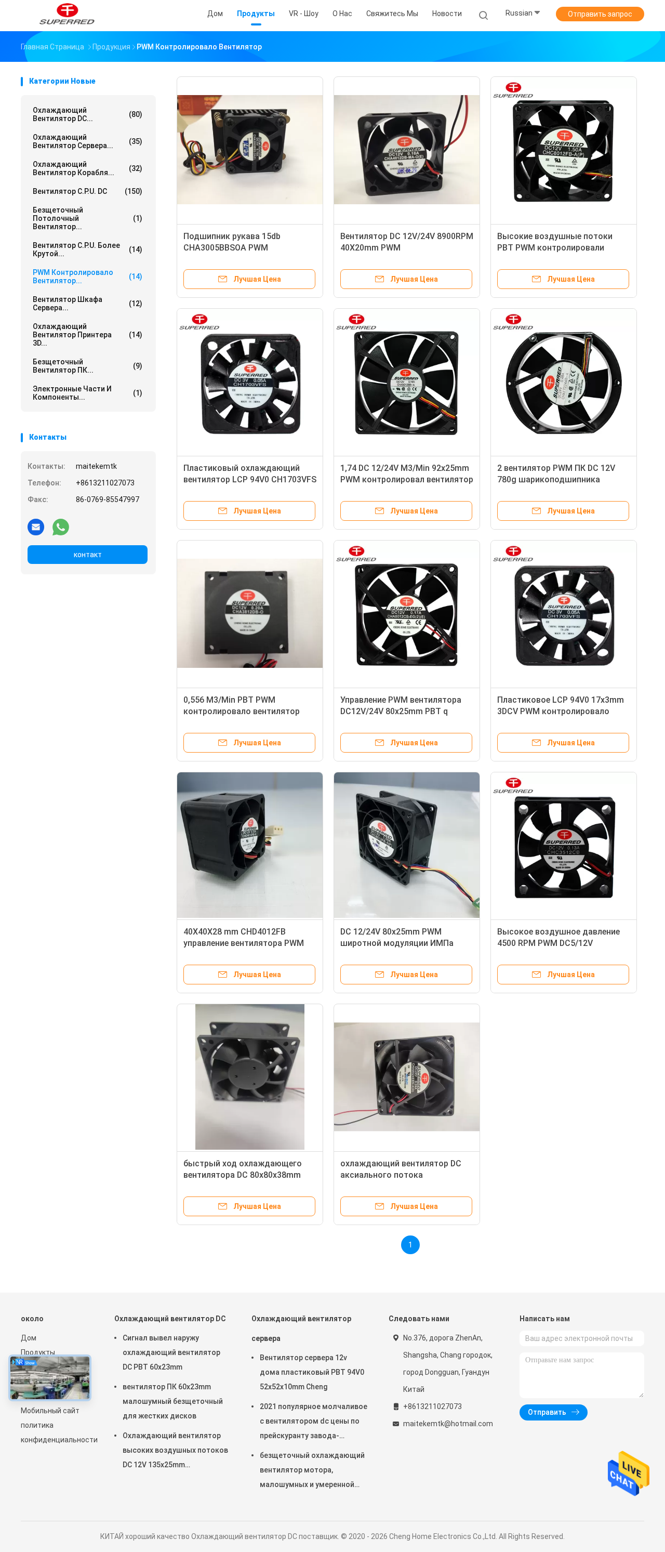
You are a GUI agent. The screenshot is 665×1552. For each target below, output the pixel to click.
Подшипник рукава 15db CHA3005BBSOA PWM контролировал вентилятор (239, 247)
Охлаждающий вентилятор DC (170, 1318)
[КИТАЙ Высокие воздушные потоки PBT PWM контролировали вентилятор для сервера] (563, 149)
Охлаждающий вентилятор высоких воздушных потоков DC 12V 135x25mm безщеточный (175, 1451)
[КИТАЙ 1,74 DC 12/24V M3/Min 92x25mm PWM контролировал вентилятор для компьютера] (407, 381)
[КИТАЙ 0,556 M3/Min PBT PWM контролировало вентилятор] (250, 613)
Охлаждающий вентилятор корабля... (87, 168)
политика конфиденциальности (57, 1432)
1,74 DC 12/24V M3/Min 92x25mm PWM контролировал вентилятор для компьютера (406, 479)
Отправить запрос (600, 14)
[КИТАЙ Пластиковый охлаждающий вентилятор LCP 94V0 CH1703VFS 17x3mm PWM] (250, 381)
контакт (88, 554)
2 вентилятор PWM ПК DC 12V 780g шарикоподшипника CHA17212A (556, 479)
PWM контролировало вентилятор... (87, 276)
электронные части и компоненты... (87, 393)
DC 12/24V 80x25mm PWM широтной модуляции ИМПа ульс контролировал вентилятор (406, 943)
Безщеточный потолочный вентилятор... (87, 218)
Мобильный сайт (50, 1410)
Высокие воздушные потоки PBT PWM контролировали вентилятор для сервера (555, 247)
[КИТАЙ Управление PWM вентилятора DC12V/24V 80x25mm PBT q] (407, 613)
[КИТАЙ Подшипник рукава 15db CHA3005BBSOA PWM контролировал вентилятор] (250, 149)
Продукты (38, 1352)
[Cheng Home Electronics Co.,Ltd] (66, 15)
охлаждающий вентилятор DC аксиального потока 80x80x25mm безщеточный (400, 1175)
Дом (28, 1338)
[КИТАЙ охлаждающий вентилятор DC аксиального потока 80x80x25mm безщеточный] (407, 1077)
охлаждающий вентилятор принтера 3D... (87, 334)
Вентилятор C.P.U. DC (87, 191)
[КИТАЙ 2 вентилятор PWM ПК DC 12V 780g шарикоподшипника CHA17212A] (563, 381)
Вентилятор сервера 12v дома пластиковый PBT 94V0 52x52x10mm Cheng (312, 1372)
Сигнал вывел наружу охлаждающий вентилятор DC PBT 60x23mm (171, 1352)
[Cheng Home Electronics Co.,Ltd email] (36, 526)
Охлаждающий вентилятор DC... (87, 114)
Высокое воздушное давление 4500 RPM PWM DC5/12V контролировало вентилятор (558, 943)
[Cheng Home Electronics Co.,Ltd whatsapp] (60, 526)
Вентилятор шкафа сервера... (87, 303)
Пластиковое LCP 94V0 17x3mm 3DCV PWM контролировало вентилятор (560, 711)
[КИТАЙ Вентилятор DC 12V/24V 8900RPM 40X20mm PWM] (407, 149)
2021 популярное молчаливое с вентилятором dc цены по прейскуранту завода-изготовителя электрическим (313, 1422)
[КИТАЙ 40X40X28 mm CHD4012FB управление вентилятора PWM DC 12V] (250, 845)
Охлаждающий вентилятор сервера (301, 1328)
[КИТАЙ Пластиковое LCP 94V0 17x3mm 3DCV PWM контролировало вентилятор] (563, 613)
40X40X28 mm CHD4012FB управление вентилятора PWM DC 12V (243, 943)
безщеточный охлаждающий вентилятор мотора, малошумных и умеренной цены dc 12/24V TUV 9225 (312, 1471)
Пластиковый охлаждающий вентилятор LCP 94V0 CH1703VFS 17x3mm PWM (249, 479)
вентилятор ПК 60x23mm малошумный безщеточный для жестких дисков (173, 1401)
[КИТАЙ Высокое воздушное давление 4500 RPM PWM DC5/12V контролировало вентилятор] (563, 845)
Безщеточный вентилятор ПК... (87, 366)
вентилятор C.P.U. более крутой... (87, 249)
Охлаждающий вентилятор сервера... (87, 141)
